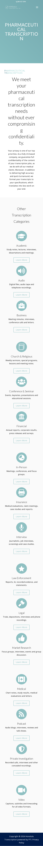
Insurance (21, 502)
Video (21, 799)
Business (22, 315)
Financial (21, 426)
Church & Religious (21, 356)
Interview (21, 536)
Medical (21, 688)
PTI (29, 839)
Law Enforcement (21, 578)
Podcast (21, 723)
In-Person (21, 467)
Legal (22, 612)
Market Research (21, 647)
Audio (21, 280)
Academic (21, 245)
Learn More (21, 260)
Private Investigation (21, 758)
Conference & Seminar (21, 391)
